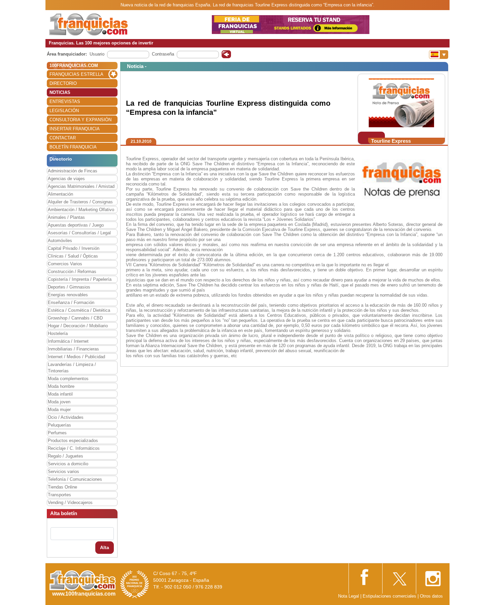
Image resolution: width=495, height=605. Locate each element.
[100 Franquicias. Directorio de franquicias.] (88, 24)
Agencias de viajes (66, 178)
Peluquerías (59, 425)
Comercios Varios (65, 263)
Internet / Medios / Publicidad (76, 356)
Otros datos (431, 596)
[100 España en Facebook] (365, 576)
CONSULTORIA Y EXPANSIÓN (80, 119)
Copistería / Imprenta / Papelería (79, 279)
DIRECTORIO (63, 83)
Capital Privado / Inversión (73, 248)
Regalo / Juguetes (65, 456)
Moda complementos (68, 378)
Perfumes (57, 432)
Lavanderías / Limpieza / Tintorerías (72, 367)
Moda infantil (60, 394)
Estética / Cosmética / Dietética (79, 310)
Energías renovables (68, 294)
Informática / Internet (68, 341)
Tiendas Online (62, 487)
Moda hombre (61, 386)
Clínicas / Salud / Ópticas (73, 256)
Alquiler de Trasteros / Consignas (80, 201)
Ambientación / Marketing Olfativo (81, 209)
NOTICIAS (60, 92)
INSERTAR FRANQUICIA (75, 128)
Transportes (59, 494)
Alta (104, 547)
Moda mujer (59, 409)
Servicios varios (63, 471)
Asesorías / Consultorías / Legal (79, 232)
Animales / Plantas (66, 217)
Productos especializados (73, 440)
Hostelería (58, 333)
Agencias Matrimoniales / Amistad (81, 186)
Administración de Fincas (72, 170)
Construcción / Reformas (72, 271)
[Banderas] (438, 54)
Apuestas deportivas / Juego (76, 225)
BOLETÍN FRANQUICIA (73, 146)
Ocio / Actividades (66, 417)
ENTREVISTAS (65, 101)
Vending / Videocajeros (70, 502)
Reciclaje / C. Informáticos (74, 448)
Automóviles (60, 240)
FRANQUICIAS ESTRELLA (76, 74)
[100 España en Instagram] (432, 576)
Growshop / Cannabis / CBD (75, 318)
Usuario (97, 54)
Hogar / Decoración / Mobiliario (78, 325)
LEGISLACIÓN (64, 110)
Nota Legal (348, 596)
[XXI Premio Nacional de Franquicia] (134, 583)
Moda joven (59, 401)
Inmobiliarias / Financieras (73, 348)
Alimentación (60, 194)
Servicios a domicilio (68, 463)
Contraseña (163, 54)
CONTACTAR (63, 137)
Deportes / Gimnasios (69, 287)
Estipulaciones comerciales (390, 596)
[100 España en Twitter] (399, 576)
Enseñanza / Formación (71, 302)
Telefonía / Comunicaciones (75, 479)
